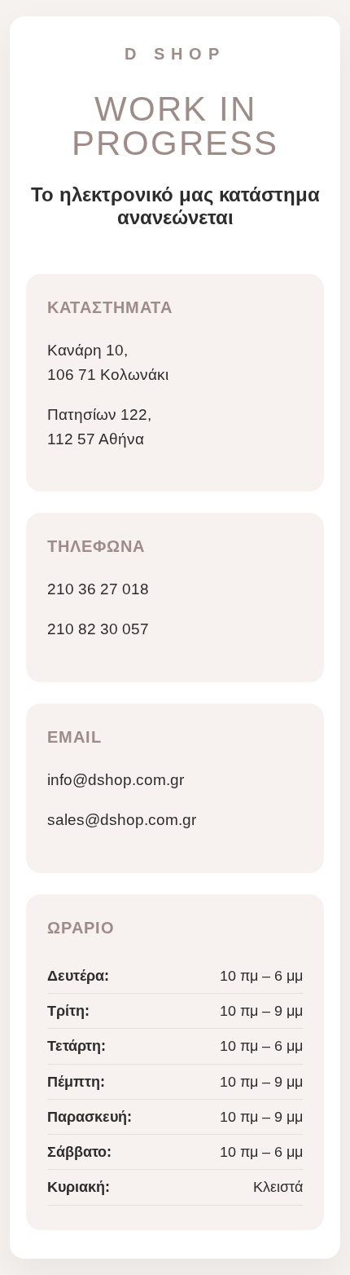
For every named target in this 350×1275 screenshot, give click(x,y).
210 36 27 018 (98, 589)
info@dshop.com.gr (115, 779)
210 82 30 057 (98, 629)
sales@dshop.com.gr (121, 819)
